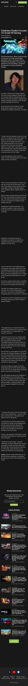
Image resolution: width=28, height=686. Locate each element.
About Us (5, 676)
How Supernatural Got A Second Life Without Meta (19, 526)
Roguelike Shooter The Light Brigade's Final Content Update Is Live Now (18, 591)
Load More (14, 641)
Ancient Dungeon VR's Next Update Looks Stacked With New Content (18, 601)
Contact (12, 676)
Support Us (22, 2)
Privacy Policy (21, 676)
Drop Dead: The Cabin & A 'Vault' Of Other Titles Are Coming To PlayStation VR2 (19, 622)
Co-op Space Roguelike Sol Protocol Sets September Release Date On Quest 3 (19, 517)
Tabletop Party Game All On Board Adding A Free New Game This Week (19, 632)
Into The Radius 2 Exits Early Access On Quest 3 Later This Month (19, 612)
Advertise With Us (21, 678)
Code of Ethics (5, 678)
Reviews (6, 6)
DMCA (13, 678)
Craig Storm (15, 529)
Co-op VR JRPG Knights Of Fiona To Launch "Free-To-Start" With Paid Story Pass (19, 580)
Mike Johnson (15, 520)
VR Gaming (14, 513)
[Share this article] (26, 37)
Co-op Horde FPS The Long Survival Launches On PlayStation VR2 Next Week (19, 569)
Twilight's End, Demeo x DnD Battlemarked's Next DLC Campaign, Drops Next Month (19, 547)
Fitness (14, 524)
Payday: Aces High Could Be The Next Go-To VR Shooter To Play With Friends (19, 558)
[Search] (16, 2)
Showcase (21, 6)
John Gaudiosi (5, 35)
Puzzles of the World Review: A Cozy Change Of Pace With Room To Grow (18, 536)
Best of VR (13, 6)
